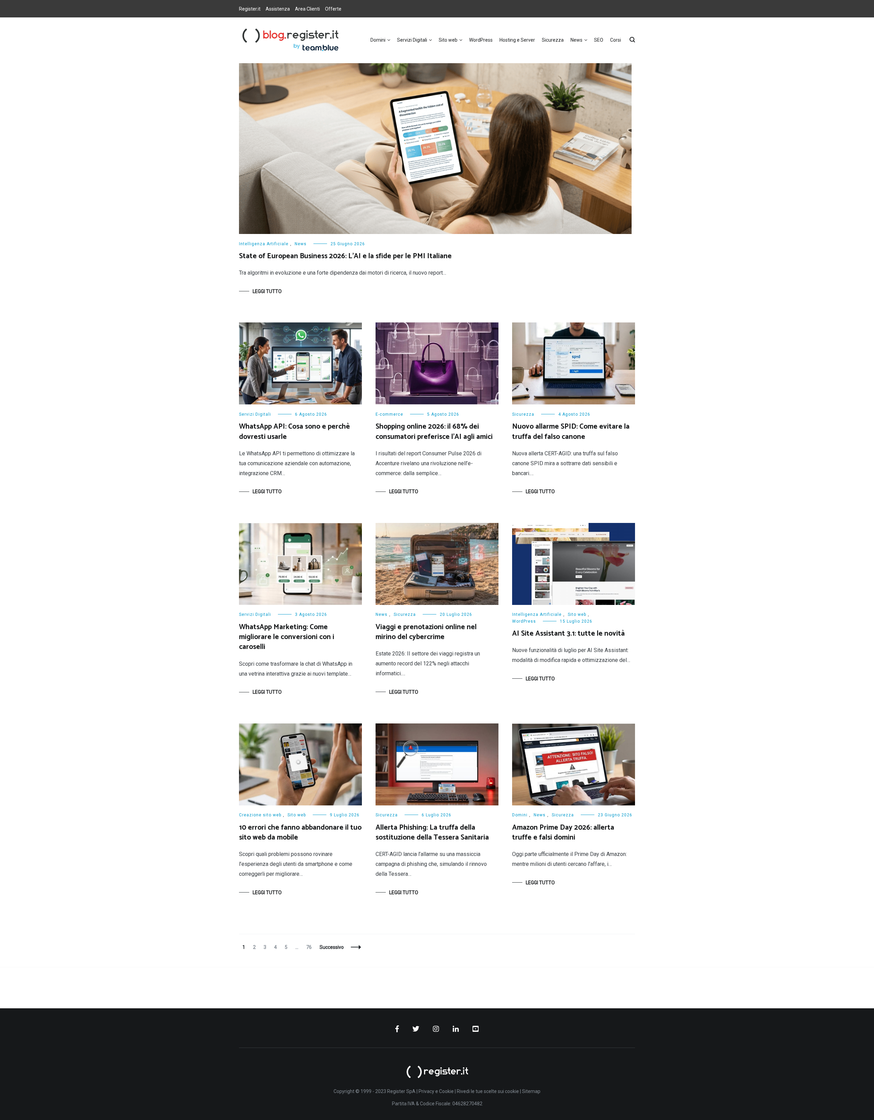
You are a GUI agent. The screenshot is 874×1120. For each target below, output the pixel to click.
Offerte (333, 9)
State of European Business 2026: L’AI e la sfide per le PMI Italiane (345, 256)
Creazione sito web (260, 815)
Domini (377, 40)
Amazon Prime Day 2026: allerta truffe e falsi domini (563, 832)
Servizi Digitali (412, 40)
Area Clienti (307, 9)
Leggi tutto (267, 291)
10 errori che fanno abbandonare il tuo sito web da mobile (300, 832)
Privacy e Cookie (436, 1091)
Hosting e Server (517, 40)
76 (310, 947)
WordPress (481, 40)
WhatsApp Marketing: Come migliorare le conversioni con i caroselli (286, 637)
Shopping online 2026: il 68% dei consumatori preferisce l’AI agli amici (434, 431)
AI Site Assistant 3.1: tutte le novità (568, 633)
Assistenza (278, 9)
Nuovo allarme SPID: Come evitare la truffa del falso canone (571, 431)
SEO (598, 40)
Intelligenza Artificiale (263, 243)
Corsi (615, 40)
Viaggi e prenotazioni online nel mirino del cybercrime (426, 632)
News (576, 40)
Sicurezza (553, 40)
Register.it (249, 9)
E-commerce (389, 414)
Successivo (332, 947)
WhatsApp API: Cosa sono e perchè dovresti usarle (294, 431)
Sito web (448, 40)
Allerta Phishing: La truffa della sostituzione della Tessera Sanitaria (432, 832)
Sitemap (531, 1091)
